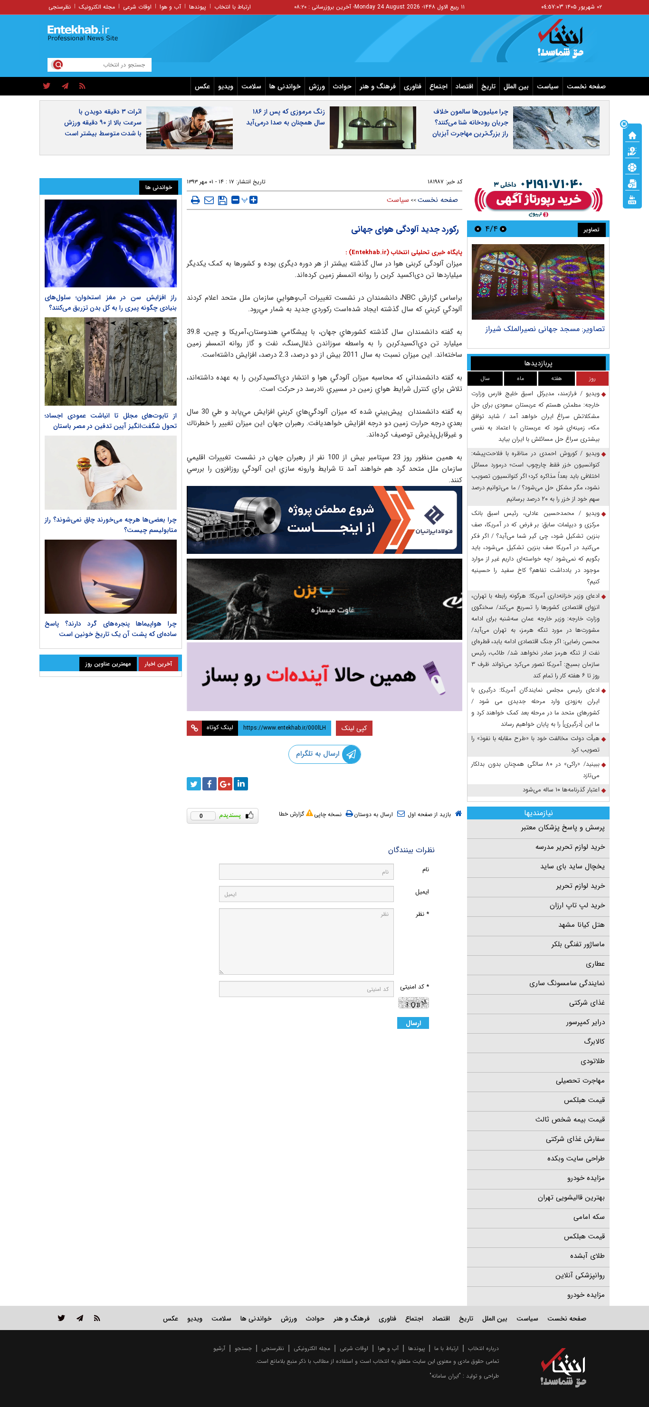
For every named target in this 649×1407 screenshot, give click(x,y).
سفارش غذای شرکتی (575, 1139)
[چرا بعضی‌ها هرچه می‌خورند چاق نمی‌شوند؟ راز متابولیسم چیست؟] (111, 473)
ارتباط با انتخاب (232, 6)
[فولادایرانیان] (324, 520)
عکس (202, 86)
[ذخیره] (222, 200)
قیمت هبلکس (584, 1100)
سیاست (548, 86)
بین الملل (516, 86)
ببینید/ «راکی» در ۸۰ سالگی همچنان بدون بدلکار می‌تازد (535, 769)
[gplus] (225, 783)
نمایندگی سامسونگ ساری (567, 983)
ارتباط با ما (446, 1348)
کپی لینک (354, 728)
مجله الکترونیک (97, 6)
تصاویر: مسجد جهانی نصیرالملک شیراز (545, 329)
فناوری (412, 86)
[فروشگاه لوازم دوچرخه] (324, 599)
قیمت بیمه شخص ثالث (570, 1119)
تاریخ (488, 86)
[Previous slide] (503, 229)
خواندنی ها (285, 86)
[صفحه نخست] (632, 134)
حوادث (342, 86)
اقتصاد (464, 86)
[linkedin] (241, 783)
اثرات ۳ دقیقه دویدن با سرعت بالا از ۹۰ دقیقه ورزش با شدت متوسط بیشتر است (103, 122)
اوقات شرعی (137, 6)
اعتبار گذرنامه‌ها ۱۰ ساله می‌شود (561, 790)
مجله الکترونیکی (312, 1348)
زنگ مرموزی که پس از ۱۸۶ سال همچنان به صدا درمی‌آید (285, 117)
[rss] (82, 86)
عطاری (595, 964)
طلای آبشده (587, 1256)
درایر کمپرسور (585, 1022)
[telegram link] (79, 1318)
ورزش (317, 86)
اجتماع (438, 86)
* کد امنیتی (414, 987)
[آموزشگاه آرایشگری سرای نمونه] (324, 676)
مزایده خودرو (586, 1178)
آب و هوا (170, 6)
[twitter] (46, 86)
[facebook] (209, 783)
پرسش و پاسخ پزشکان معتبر (563, 827)
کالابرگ (594, 1041)
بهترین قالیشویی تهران (571, 1197)
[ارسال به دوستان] (209, 200)
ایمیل (422, 892)
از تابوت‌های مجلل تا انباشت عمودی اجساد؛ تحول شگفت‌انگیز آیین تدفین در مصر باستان (111, 420)
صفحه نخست (586, 86)
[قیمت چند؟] (632, 150)
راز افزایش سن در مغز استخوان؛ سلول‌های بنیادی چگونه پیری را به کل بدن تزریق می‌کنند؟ (111, 302)
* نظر (422, 914)
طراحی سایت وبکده (576, 1158)
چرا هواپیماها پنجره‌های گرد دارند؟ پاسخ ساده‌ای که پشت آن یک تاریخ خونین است (111, 628)
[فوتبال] (632, 167)
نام (425, 870)
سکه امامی (589, 1217)
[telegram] (65, 86)
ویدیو (225, 86)
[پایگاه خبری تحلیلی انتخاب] (568, 43)
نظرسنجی (59, 6)
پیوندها (197, 6)
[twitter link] (61, 1318)
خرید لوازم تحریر (580, 886)
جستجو (243, 1348)
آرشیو (219, 1348)
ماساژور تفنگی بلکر (578, 944)
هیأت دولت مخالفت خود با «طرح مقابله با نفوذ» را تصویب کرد (535, 744)
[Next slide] (478, 229)
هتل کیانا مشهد (581, 925)
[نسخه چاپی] (195, 200)
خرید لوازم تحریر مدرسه (570, 847)
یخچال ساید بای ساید (572, 866)
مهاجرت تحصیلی (580, 1080)
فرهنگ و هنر (378, 86)
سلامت (251, 86)
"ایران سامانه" (445, 1375)
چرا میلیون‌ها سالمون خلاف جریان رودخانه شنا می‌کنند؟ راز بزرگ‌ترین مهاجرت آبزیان (470, 122)
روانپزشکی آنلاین (580, 1275)
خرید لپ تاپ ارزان (577, 905)
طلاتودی (593, 1061)
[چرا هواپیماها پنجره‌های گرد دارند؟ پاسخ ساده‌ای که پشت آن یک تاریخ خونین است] (111, 577)
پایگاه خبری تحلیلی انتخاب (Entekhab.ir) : (403, 252)
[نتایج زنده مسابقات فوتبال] (632, 199)
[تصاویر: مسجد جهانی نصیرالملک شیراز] (538, 282)
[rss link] (97, 1318)
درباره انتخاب (483, 1348)
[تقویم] (632, 183)
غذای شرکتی (587, 1002)
